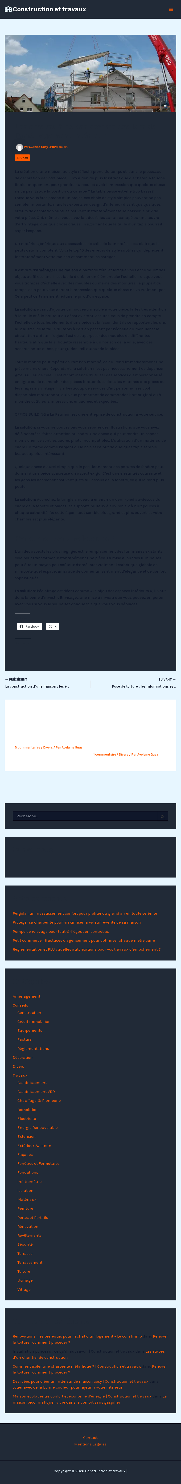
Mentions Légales (90, 1444)
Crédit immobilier (33, 1021)
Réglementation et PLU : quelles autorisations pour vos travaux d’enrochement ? (87, 949)
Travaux (20, 1075)
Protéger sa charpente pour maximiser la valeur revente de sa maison (77, 922)
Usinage (25, 1280)
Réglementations (33, 1048)
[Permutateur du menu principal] (171, 9)
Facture (24, 1039)
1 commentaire (105, 754)
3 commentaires (27, 747)
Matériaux (27, 1199)
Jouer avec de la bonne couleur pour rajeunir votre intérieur (67, 1387)
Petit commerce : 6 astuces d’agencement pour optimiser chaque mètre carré (84, 940)
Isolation (25, 1190)
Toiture (23, 1271)
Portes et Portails (32, 1217)
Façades (25, 1154)
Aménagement (26, 996)
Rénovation (27, 1226)
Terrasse (25, 1253)
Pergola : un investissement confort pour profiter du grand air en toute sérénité (85, 913)
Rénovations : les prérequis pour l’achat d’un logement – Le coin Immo (77, 1336)
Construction (29, 1012)
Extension (26, 1136)
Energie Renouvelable (37, 1127)
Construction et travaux (49, 9)
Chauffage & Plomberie (39, 1100)
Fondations (27, 1172)
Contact (90, 1437)
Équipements (29, 1030)
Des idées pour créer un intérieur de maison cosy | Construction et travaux (80, 1381)
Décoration (23, 1057)
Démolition (27, 1109)
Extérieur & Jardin (34, 1145)
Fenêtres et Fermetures (38, 1163)
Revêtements (29, 1235)
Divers (22, 157)
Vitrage (24, 1289)
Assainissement (32, 1082)
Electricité (26, 1118)
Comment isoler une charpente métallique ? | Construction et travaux (77, 1366)
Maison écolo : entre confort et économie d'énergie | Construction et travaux (82, 1396)
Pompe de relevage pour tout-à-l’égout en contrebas (61, 931)
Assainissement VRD (36, 1091)
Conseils (20, 1005)
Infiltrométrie (29, 1181)
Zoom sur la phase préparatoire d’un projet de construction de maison (130, 738)
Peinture (25, 1208)
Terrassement (29, 1262)
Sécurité (25, 1244)
